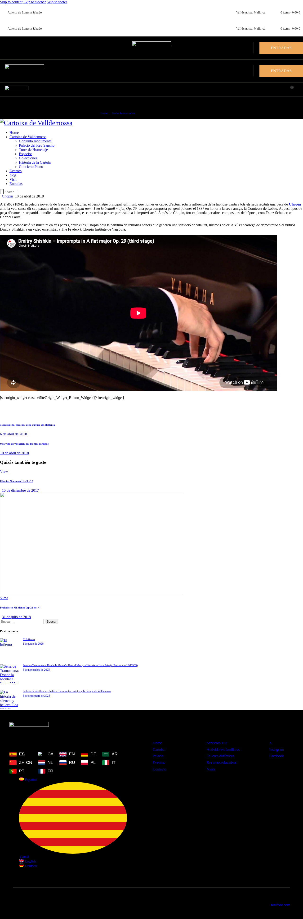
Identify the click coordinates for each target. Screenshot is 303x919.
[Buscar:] (22, 621)
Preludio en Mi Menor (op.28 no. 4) (20, 607)
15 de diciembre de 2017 (20, 490)
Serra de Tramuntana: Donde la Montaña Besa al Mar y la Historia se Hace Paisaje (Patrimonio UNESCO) (80, 665)
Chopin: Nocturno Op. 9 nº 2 (16, 481)
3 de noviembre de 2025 (36, 669)
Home (104, 113)
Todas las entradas (123, 113)
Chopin (7, 196)
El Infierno (29, 639)
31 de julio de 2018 (16, 617)
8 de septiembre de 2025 (36, 695)
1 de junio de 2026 (33, 643)
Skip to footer (57, 2)
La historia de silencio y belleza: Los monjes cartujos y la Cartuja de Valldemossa (67, 691)
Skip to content (11, 2)
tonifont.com (280, 905)
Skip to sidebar (34, 2)
